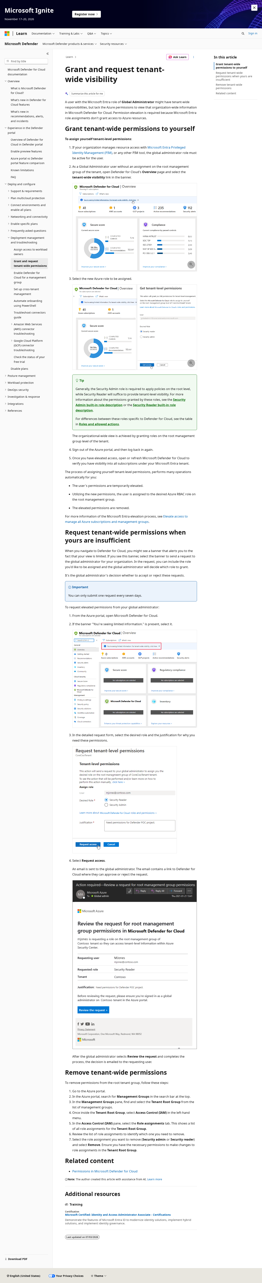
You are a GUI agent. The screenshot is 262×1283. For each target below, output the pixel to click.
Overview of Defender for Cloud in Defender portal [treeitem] (27, 142)
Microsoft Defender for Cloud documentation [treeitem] (26, 72)
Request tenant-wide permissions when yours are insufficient (234, 76)
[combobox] (26, 61)
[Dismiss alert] (254, 8)
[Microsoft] (7, 33)
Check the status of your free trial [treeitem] (29, 359)
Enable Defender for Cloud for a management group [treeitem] (30, 277)
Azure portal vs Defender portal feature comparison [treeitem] (27, 161)
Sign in (252, 33)
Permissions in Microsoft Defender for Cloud (105, 1171)
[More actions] (193, 57)
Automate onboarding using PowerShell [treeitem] (28, 303)
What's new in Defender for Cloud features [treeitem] (28, 102)
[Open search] (243, 33)
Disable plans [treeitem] (19, 368)
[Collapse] (47, 54)
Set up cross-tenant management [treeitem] (26, 291)
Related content (226, 93)
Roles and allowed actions (99, 424)
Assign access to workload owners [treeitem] (30, 252)
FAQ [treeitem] (13, 177)
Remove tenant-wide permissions (229, 86)
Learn (69, 57)
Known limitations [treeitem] (22, 170)
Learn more (154, 1179)
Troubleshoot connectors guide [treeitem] (30, 315)
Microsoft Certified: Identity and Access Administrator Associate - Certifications (118, 1214)
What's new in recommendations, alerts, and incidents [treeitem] (27, 116)
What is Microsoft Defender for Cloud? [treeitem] (28, 90)
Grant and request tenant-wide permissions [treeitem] (30, 263)
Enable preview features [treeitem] (26, 151)
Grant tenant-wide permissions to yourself (231, 65)
